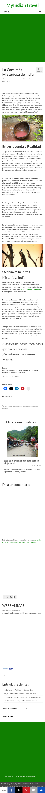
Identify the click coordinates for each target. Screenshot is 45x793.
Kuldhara (25, 406)
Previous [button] (4, 452)
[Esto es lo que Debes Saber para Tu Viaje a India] (22, 441)
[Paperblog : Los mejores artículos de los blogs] (8, 668)
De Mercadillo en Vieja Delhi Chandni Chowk (20, 701)
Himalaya (9, 406)
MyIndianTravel (22, 5)
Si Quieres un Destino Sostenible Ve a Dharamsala (22, 697)
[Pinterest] (26, 790)
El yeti (4, 406)
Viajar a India (27, 79)
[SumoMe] (41, 790)
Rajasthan (5, 408)
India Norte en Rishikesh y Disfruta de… (18, 690)
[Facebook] (11, 790)
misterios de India (33, 406)
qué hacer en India (17, 79)
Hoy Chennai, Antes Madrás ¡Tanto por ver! (20, 694)
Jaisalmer (15, 406)
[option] (22, 452)
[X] (18, 790)
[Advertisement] (22, 38)
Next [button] (41, 452)
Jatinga (20, 406)
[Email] (34, 790)
